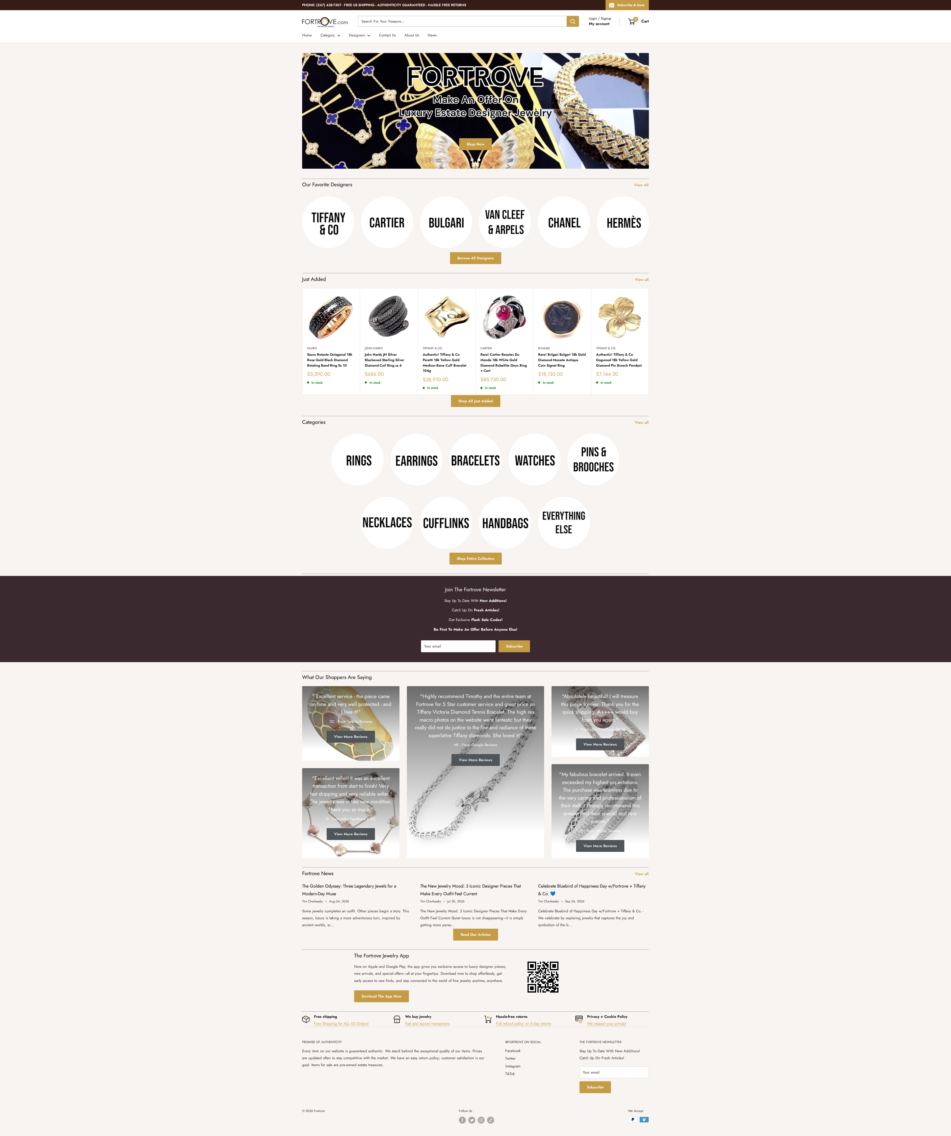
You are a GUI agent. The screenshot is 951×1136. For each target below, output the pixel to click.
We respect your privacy (606, 1023)
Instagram (513, 1066)
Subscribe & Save (630, 4)
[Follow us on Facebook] (462, 1120)
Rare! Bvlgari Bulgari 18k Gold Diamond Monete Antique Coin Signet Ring (562, 360)
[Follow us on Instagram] (481, 1120)
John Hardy (374, 348)
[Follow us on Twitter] (471, 1120)
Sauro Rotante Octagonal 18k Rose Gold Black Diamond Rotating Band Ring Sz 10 (329, 360)
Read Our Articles (476, 934)
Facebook (513, 1051)
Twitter (510, 1058)
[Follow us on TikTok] (490, 1120)
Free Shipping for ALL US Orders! (341, 1023)
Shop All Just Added (475, 401)
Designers (357, 35)
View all (642, 279)
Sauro (312, 348)
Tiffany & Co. (433, 348)
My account (599, 24)
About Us (411, 35)
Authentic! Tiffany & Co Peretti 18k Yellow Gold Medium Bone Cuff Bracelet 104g (444, 362)
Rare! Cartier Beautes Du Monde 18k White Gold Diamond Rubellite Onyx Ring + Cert (503, 362)
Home (307, 35)
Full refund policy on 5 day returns (523, 1023)
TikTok (510, 1074)
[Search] (573, 21)
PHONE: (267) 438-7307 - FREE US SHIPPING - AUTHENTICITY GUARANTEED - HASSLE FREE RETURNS (384, 4)
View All (642, 185)
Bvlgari (544, 348)
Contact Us (387, 35)
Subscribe (514, 646)
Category (327, 35)
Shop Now (475, 144)
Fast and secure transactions (427, 1023)
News (432, 35)
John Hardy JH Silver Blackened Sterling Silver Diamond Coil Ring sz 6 (384, 360)
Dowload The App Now (381, 996)
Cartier (486, 348)
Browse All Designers (475, 258)
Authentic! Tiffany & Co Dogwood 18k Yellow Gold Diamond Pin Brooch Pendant (619, 360)
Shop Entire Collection (475, 558)
